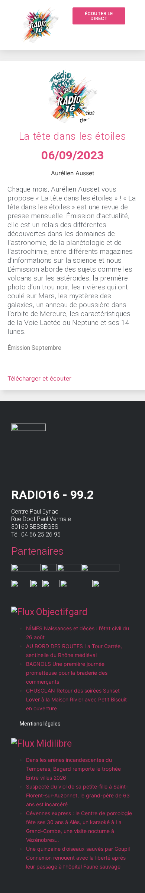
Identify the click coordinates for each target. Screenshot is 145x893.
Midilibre (54, 743)
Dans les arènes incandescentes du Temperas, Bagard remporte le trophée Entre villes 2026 (73, 769)
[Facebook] (118, 33)
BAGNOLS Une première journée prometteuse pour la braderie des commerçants (66, 673)
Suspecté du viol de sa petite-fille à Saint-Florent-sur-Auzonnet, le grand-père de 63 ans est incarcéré (78, 795)
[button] (104, 34)
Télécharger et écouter (39, 378)
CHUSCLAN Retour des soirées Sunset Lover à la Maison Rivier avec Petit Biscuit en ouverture (76, 699)
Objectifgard (61, 612)
